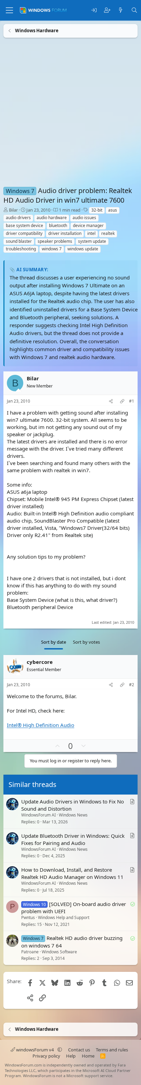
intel (91, 233)
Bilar (13, 210)
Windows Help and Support (63, 917)
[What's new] (120, 10)
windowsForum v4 (35, 1050)
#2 (131, 685)
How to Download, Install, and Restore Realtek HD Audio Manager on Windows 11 (72, 873)
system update (92, 241)
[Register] (107, 10)
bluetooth (58, 225)
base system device (24, 225)
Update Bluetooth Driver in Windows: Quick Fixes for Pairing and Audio (73, 839)
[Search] (134, 10)
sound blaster (19, 241)
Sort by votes (86, 642)
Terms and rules (112, 1050)
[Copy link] (122, 401)
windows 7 (52, 249)
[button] (59, 1049)
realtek (108, 233)
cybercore (40, 661)
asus (112, 210)
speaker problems (55, 241)
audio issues (84, 217)
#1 (131, 401)
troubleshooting (21, 249)
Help (71, 1056)
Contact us (79, 1050)
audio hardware (52, 217)
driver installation (64, 233)
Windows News (73, 815)
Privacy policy (46, 1056)
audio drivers (18, 217)
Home (88, 1056)
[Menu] (9, 10)
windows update (82, 249)
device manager (88, 225)
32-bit (96, 210)
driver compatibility (24, 233)
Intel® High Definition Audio (40, 725)
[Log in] (94, 10)
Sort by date (53, 642)
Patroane (30, 952)
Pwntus (28, 917)
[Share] (110, 401)
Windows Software (59, 952)
